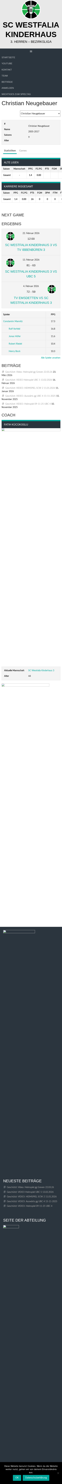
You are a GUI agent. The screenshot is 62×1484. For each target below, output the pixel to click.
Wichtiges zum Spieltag (16, 94)
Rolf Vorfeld (14, 329)
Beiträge (7, 82)
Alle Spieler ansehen (50, 358)
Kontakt (7, 69)
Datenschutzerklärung (36, 1478)
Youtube (7, 63)
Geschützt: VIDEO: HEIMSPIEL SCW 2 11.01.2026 (30, 388)
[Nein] (58, 1473)
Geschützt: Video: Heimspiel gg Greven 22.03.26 (28, 372)
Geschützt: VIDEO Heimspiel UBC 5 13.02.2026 (28, 380)
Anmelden (8, 88)
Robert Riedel (15, 344)
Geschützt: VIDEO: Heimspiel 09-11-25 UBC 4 (28, 404)
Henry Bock (14, 351)
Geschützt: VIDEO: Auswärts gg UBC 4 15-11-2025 (30, 396)
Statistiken (10, 150)
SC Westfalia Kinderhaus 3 (41, 670)
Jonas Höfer (15, 336)
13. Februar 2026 (31, 260)
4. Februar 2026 (31, 286)
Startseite (8, 57)
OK (17, 1478)
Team (5, 75)
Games (23, 150)
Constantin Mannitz (13, 321)
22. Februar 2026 (31, 233)
